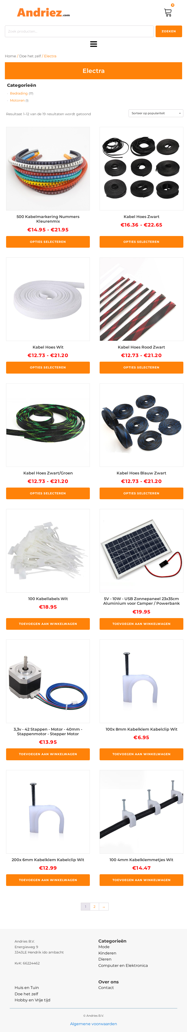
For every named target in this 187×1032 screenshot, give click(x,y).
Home (10, 56)
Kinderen (107, 953)
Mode (104, 947)
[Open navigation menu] (93, 44)
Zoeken (169, 31)
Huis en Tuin (27, 987)
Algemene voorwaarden (93, 1024)
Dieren (105, 959)
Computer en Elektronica (123, 965)
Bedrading (19, 93)
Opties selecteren (48, 242)
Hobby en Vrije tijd (32, 1000)
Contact (106, 987)
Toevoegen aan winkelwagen (48, 624)
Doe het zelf (30, 56)
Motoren (17, 100)
